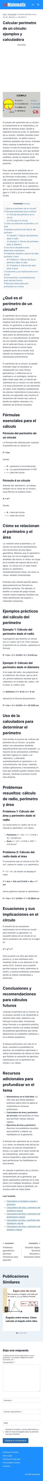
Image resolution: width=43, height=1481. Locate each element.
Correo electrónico (13, 1412)
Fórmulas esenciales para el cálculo (20, 211)
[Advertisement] (21, 68)
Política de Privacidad (11, 1459)
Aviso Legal (7, 1456)
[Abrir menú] (33, 4)
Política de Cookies (10, 1452)
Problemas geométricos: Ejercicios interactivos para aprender (10, 1251)
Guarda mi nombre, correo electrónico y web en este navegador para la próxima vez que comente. (22, 1431)
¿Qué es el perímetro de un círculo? (20, 208)
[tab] (17, 1333)
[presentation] (21, 1300)
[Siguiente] (36, 1309)
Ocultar (26, 204)
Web (6, 1423)
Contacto (6, 1466)
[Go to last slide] (6, 1309)
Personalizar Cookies (11, 1462)
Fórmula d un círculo (17, 220)
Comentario (9, 1362)
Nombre (8, 1400)
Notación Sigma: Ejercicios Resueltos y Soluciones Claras (32, 1250)
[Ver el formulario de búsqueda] (38, 5)
